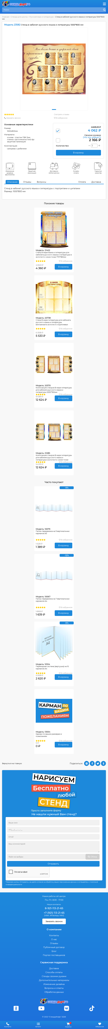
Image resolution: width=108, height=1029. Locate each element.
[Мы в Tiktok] (91, 1008)
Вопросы (41, 182)
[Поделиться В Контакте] (86, 763)
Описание (12, 182)
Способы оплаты (54, 972)
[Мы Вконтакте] (66, 1008)
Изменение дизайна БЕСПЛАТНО (10, 173)
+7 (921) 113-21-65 (54, 912)
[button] (54, 109)
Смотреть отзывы (61, 114)
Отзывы (27, 182)
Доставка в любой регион (54, 172)
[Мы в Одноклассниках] (16, 1008)
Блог (54, 951)
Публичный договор (54, 947)
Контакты (54, 935)
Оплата (82, 182)
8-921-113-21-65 (54, 908)
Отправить (53, 864)
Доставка (96, 182)
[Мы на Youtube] (41, 1008)
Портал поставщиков (54, 955)
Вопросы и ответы (54, 988)
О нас (54, 939)
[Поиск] (104, 10)
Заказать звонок (13, 118)
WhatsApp (54, 915)
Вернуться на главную (12, 763)
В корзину (63, 266)
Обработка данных (54, 992)
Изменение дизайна (54, 984)
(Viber (46, 915)
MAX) (61, 915)
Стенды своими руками (54, 976)
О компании (54, 929)
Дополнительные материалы (54, 980)
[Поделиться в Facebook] (92, 763)
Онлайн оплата (76, 172)
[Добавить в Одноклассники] (103, 763)
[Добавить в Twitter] (97, 763)
